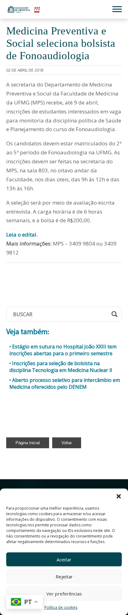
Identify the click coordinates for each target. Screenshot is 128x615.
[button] (119, 496)
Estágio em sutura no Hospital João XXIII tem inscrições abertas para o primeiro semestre (63, 350)
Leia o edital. (22, 234)
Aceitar (64, 559)
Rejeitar (64, 576)
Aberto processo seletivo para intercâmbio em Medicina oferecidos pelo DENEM (64, 383)
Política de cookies (60, 607)
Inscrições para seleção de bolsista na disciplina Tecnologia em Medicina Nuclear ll (60, 367)
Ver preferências (64, 594)
